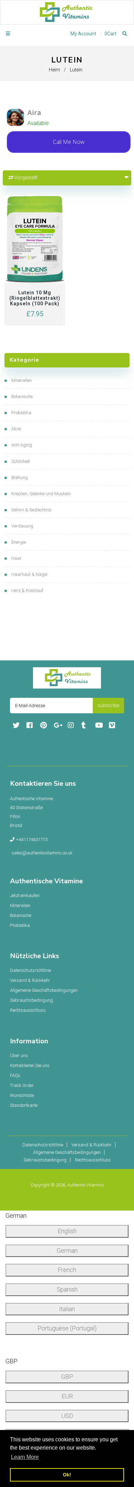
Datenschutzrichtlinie (30, 970)
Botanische (22, 396)
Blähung (19, 477)
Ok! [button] (67, 1474)
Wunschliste (22, 1095)
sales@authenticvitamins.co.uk (42, 852)
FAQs (15, 1075)
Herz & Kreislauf (27, 590)
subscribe (108, 705)
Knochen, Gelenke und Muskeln (41, 493)
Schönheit (20, 461)
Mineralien (21, 380)
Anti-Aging (21, 444)
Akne (16, 428)
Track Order (22, 1085)
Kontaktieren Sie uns (29, 1065)
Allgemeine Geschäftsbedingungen (44, 990)
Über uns (19, 1055)
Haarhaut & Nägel (29, 574)
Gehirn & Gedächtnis (31, 509)
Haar (16, 558)
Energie (18, 542)
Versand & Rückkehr (30, 980)
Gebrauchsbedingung (31, 1000)
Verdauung (22, 526)
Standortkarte (23, 1105)
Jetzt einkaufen (25, 895)
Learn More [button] (25, 1457)
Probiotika (21, 412)
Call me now (69, 142)
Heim (54, 69)
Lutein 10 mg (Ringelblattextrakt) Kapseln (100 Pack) (34, 298)
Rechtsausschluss (28, 1010)
